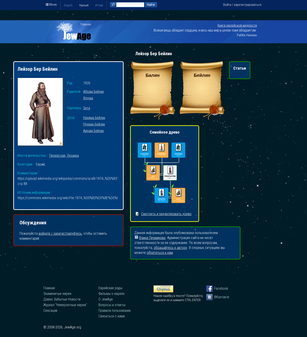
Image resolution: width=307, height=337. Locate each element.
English (68, 5)
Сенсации (50, 310)
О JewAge (105, 299)
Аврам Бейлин (93, 131)
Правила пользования (114, 310)
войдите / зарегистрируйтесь (60, 233)
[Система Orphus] (163, 291)
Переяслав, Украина (64, 155)
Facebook (217, 288)
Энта (86, 108)
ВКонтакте (217, 297)
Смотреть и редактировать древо (166, 214)
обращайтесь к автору (170, 248)
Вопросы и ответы (111, 305)
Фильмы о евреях (111, 293)
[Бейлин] (202, 118)
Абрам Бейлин (93, 92)
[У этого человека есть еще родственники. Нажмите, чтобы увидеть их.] (154, 195)
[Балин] (152, 118)
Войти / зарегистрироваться (242, 5)
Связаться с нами (111, 316)
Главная (85, 24)
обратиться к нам (160, 252)
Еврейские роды (110, 288)
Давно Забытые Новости (61, 299)
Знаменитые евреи (57, 293)
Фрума (88, 98)
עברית (99, 5)
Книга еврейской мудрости (237, 25)
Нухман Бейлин (94, 124)
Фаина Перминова (152, 237)
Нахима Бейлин (94, 118)
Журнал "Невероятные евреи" (65, 305)
